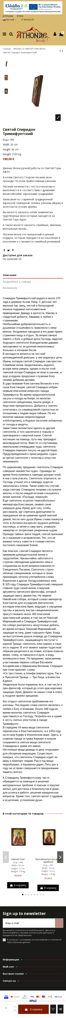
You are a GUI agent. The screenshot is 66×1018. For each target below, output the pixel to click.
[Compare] (17, 855)
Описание (9, 275)
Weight (7, 154)
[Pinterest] (13, 250)
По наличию (10, 259)
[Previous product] (60, 50)
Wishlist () (28, 19)
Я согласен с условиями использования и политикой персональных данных (34, 940)
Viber (20, 16)
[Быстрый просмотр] (23, 855)
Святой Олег (18, 859)
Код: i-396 (18, 862)
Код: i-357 (48, 865)
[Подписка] (59, 923)
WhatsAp (9, 16)
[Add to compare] (60, 1009)
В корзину (36, 1009)
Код (5, 139)
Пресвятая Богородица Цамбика (48, 861)
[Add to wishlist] (53, 1009)
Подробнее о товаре (17, 281)
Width (6, 144)
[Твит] (8, 250)
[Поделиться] (4, 250)
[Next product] (62, 50)
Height (6, 149)
